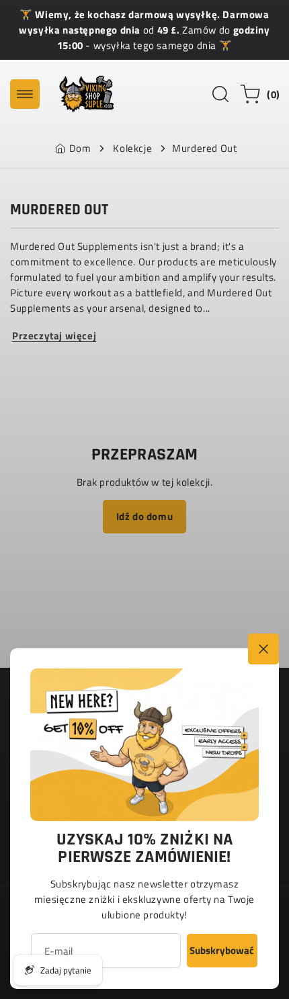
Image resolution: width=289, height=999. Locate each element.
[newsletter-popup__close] (263, 649)
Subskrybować (222, 950)
